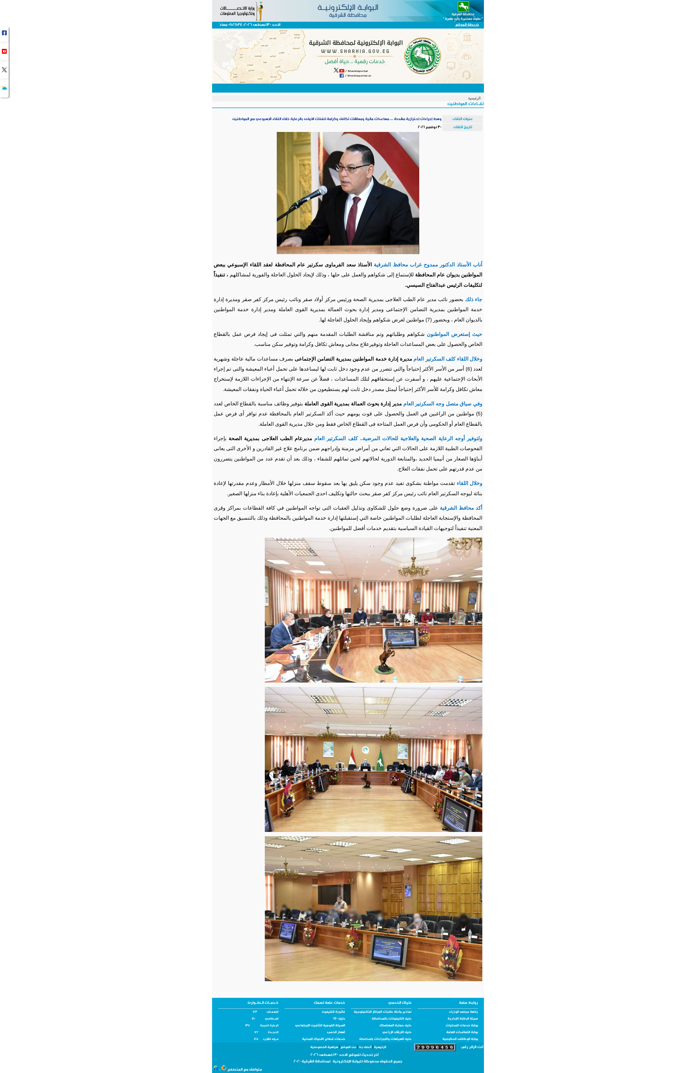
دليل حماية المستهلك (395, 1025)
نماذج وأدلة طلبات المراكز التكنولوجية (382, 1012)
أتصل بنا (365, 1047)
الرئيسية (474, 98)
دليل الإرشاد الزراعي (396, 1032)
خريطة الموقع (467, 25)
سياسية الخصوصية (324, 1047)
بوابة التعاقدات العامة (462, 1032)
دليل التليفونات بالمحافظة (391, 1019)
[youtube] (4, 53)
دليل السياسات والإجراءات (392, 1039)
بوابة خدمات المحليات (462, 1025)
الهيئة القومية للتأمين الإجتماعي (320, 1025)
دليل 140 (339, 1019)
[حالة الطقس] (4, 90)
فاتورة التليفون (333, 1012)
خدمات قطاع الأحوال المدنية (323, 1039)
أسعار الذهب (336, 1032)
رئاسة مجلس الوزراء (463, 1012)
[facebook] (4, 34)
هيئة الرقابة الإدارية (463, 1019)
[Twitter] (4, 71)
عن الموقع (348, 1047)
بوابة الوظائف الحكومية (460, 1039)
